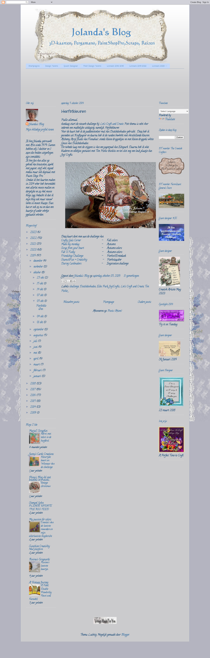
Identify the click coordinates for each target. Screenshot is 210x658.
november (39, 267)
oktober (38, 273)
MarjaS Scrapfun (38, 431)
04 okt (40, 316)
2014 (33, 407)
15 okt (40, 284)
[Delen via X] (68, 281)
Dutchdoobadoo (88, 287)
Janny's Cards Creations (41, 454)
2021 (33, 244)
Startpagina (34, 66)
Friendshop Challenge (72, 256)
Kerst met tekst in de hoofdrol (46, 437)
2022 (33, 238)
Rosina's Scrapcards (39, 560)
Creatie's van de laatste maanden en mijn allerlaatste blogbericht (41, 529)
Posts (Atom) (115, 311)
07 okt (40, 295)
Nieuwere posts (71, 302)
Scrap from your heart (72, 248)
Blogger (125, 635)
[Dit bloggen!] (65, 281)
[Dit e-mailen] (62, 281)
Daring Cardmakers (71, 264)
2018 (33, 384)
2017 (33, 389)
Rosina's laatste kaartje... (45, 566)
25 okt (41, 278)
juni (36, 347)
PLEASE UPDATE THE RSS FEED (40, 507)
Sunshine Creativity (39, 546)
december (38, 261)
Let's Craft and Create (111, 124)
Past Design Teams (92, 66)
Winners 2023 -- (159, 66)
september (39, 330)
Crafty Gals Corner (71, 240)
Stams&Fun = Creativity (74, 260)
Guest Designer (71, 66)
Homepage (108, 302)
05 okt (40, 301)
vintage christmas (46, 484)
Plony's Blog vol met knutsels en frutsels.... (40, 478)
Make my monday (70, 244)
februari (38, 370)
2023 (33, 232)
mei (36, 353)
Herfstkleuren (73, 111)
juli (36, 341)
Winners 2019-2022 (137, 66)
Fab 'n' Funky (68, 252)
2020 (33, 250)
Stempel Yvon (36, 503)
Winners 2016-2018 (115, 66)
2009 (33, 413)
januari (38, 376)
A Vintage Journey (38, 583)
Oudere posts (144, 302)
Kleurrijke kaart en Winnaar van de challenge (47, 462)
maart (37, 365)
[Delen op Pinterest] (74, 281)
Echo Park (102, 287)
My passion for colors (40, 520)
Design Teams (51, 66)
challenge (74, 287)
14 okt (40, 289)
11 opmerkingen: (131, 276)
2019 (33, 256)
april (36, 359)
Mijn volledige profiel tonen (40, 130)
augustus (39, 335)
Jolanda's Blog (36, 124)
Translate (170, 119)
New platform (36, 549)
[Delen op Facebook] (71, 281)
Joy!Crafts (114, 287)
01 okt (40, 322)
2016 (33, 395)
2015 (33, 401)
